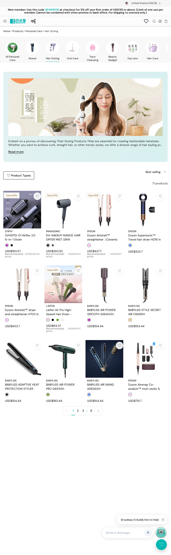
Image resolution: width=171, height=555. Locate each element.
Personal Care (34, 31)
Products (18, 31)
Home (6, 31)
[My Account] (160, 21)
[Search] (154, 21)
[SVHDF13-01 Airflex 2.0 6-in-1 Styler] (22, 209)
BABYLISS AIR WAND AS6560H (100, 386)
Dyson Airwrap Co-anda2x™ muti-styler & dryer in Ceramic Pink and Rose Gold (144, 386)
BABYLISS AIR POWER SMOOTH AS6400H (101, 312)
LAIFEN (50, 306)
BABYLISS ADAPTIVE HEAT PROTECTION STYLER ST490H (22, 386)
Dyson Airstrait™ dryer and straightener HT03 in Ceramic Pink (22, 312)
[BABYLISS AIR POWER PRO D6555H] (63, 359)
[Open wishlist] (146, 21)
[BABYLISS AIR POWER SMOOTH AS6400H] (104, 284)
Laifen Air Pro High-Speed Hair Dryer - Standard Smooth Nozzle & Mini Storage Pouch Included (62, 312)
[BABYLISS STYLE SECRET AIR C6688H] (145, 284)
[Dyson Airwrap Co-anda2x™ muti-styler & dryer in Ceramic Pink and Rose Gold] (145, 359)
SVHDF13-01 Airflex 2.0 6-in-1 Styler (20, 237)
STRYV (9, 231)
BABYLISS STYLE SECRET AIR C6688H (144, 312)
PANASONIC (53, 231)
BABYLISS (93, 306)
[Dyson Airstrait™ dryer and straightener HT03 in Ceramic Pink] (22, 284)
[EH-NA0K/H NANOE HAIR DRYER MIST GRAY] (63, 209)
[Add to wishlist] (37, 196)
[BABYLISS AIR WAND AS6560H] (104, 359)
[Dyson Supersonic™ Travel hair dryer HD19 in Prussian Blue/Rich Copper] (145, 209)
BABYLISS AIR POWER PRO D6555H (60, 386)
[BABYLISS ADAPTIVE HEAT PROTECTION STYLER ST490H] (22, 359)
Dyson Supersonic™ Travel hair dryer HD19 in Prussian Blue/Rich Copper (144, 237)
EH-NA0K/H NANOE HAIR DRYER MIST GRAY (63, 237)
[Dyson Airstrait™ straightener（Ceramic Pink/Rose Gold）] (104, 209)
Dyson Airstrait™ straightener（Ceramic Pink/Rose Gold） (102, 237)
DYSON (91, 231)
